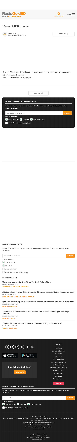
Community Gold (7, 297)
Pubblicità (58, 354)
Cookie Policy (43, 416)
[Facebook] (7, 347)
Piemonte (31, 297)
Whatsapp (58, 356)
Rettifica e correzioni (41, 421)
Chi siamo (58, 348)
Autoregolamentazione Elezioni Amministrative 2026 (38, 423)
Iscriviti (67, 113)
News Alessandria (13, 120)
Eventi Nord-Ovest (38, 120)
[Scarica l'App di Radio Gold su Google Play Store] (29, 355)
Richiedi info (20, 372)
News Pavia (25, 120)
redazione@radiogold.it (45, 437)
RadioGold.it (44, 434)
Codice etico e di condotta (33, 419)
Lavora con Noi (58, 379)
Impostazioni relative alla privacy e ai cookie (38, 427)
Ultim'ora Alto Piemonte (58, 368)
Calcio (18, 287)
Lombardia (23, 297)
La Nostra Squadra (58, 351)
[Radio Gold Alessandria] (14, 14)
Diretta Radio (58, 373)
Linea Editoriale (46, 419)
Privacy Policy (26, 123)
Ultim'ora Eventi (58, 370)
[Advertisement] (38, 55)
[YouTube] (17, 347)
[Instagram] (22, 347)
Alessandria (25, 287)
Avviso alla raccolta (38, 429)
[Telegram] (27, 347)
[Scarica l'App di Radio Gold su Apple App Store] (10, 355)
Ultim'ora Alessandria (58, 362)
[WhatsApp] (32, 347)
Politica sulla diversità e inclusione (13, 419)
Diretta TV (58, 376)
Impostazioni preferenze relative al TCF (38, 425)
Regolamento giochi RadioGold (61, 419)
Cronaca (17, 297)
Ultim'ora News (58, 359)
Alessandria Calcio (8, 287)
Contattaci (58, 383)
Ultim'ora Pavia (58, 365)
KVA (44, 439)
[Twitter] (12, 347)
